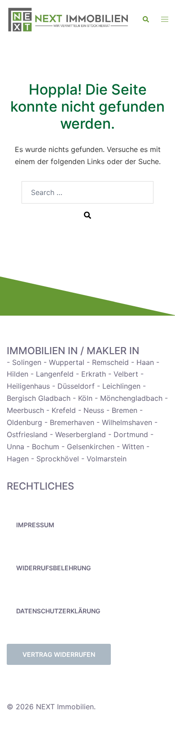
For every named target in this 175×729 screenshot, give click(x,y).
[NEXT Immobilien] (68, 20)
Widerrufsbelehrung (53, 568)
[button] (146, 19)
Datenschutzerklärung (58, 611)
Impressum (35, 525)
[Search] (87, 215)
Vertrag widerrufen (58, 654)
